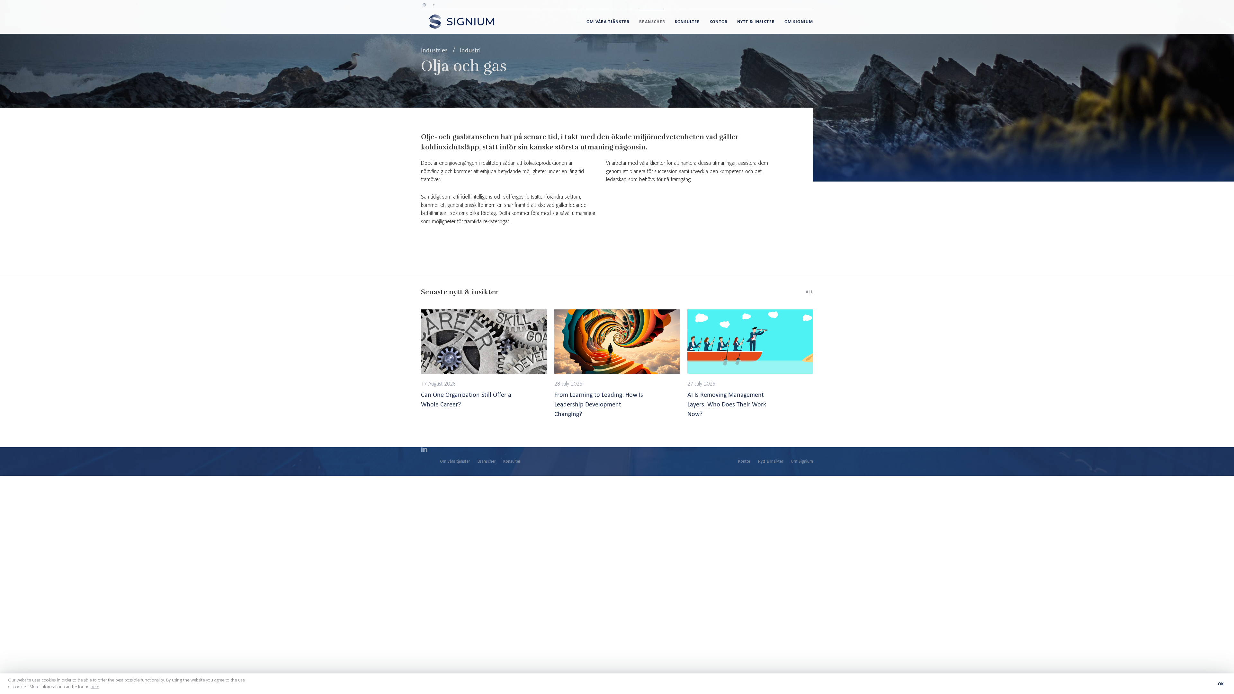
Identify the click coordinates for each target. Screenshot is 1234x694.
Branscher (652, 21)
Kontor (719, 21)
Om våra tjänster (608, 21)
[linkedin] (424, 450)
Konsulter (687, 21)
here (95, 687)
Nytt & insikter (756, 21)
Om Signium (798, 21)
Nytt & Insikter (770, 461)
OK (1221, 684)
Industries (435, 50)
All (809, 292)
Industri (470, 50)
